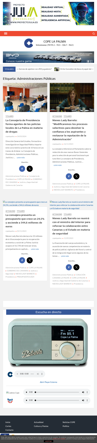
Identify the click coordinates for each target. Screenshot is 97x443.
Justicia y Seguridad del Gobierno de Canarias (71, 187)
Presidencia (79, 190)
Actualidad (57, 116)
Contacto (9, 430)
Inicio (7, 422)
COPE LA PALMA (24, 179)
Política (66, 426)
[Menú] (5, 33)
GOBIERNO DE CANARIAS (17, 271)
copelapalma (10, 136)
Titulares (9, 116)
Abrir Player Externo (48, 382)
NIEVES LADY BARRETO (63, 190)
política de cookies (59, 439)
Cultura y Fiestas (41, 426)
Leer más (21, 158)
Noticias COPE (69, 422)
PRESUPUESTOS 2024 (25, 277)
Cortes (8, 426)
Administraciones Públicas (16, 176)
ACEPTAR (48, 441)
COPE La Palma (55, 41)
